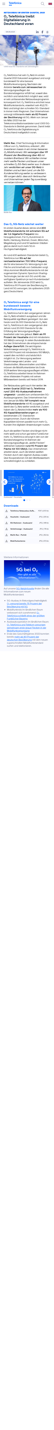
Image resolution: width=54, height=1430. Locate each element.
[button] (37, 32)
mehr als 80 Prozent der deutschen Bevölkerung (23, 638)
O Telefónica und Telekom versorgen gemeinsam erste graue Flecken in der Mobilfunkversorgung (26, 627)
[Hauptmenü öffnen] (4, 4)
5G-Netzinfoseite (25, 588)
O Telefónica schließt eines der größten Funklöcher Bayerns (26, 615)
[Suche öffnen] (42, 4)
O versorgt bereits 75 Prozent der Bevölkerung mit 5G (24, 605)
